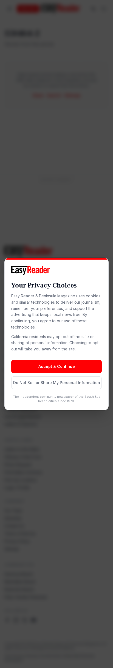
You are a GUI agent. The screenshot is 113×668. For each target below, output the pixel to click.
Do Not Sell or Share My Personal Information (56, 382)
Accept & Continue (56, 366)
